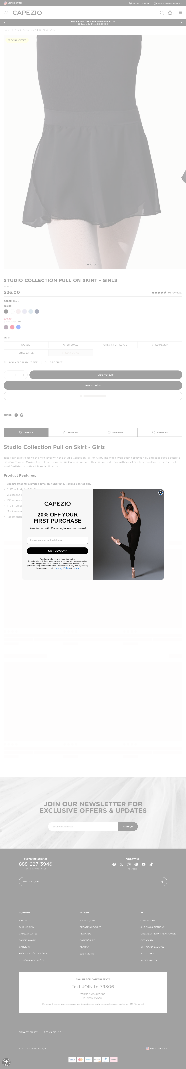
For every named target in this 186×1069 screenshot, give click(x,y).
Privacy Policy (62, 568)
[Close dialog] (160, 492)
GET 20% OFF (57, 550)
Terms (75, 568)
